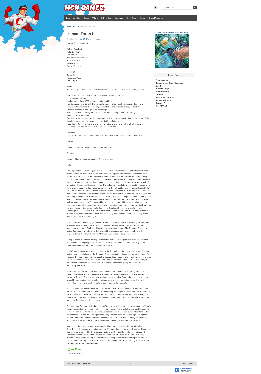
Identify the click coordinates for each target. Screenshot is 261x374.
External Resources (156, 18)
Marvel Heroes (78, 27)
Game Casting (162, 80)
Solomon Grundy (163, 100)
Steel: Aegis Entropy (165, 97)
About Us (76, 18)
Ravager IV (160, 103)
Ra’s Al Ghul (161, 106)
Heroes (86, 18)
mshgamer (96, 39)
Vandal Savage (162, 89)
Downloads (119, 18)
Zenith (158, 86)
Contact (142, 18)
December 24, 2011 (81, 39)
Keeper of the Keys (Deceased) (170, 83)
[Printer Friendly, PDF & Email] (74, 350)
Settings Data (106, 18)
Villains (95, 18)
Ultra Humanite (162, 91)
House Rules (131, 18)
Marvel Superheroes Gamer (81, 363)
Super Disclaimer (188, 363)
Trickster (160, 94)
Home (68, 18)
